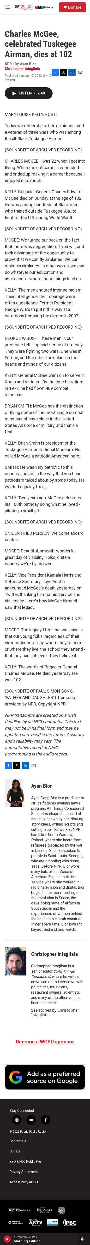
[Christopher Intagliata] (15, 961)
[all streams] (83, 1239)
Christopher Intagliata (22, 68)
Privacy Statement (24, 1172)
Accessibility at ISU (24, 1182)
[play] (7, 1239)
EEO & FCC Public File (25, 1161)
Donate (74, 7)
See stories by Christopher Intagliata (55, 1012)
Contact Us (18, 1141)
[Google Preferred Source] (45, 1077)
